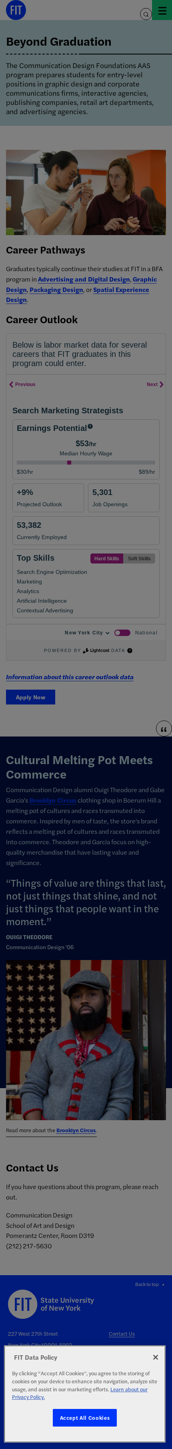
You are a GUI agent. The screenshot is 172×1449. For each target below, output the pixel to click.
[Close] (155, 1357)
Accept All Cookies (85, 1417)
